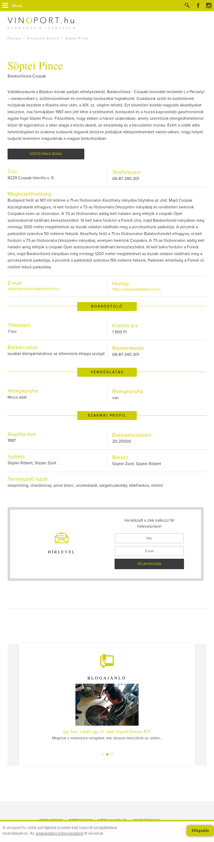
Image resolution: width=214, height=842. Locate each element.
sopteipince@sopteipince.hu (34, 289)
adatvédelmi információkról (59, 833)
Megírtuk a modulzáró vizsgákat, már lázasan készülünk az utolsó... (107, 734)
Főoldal (15, 38)
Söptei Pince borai (46, 154)
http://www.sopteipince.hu (136, 289)
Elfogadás (200, 831)
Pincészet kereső (43, 38)
